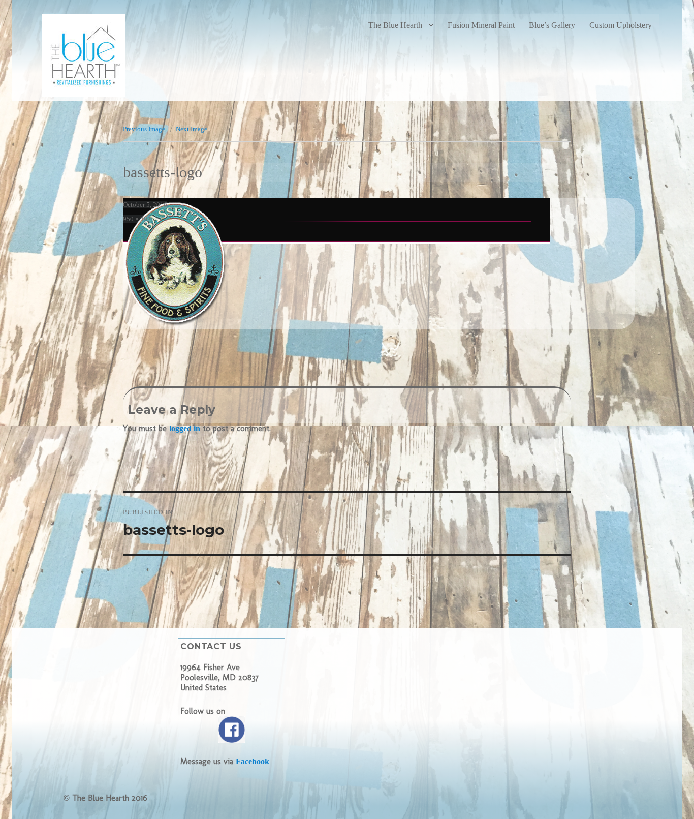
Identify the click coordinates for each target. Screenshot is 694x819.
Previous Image (144, 129)
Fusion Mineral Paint (481, 25)
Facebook (252, 761)
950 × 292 (137, 219)
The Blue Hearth (395, 25)
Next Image (191, 129)
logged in (184, 428)
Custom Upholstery (620, 25)
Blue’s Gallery (552, 25)
